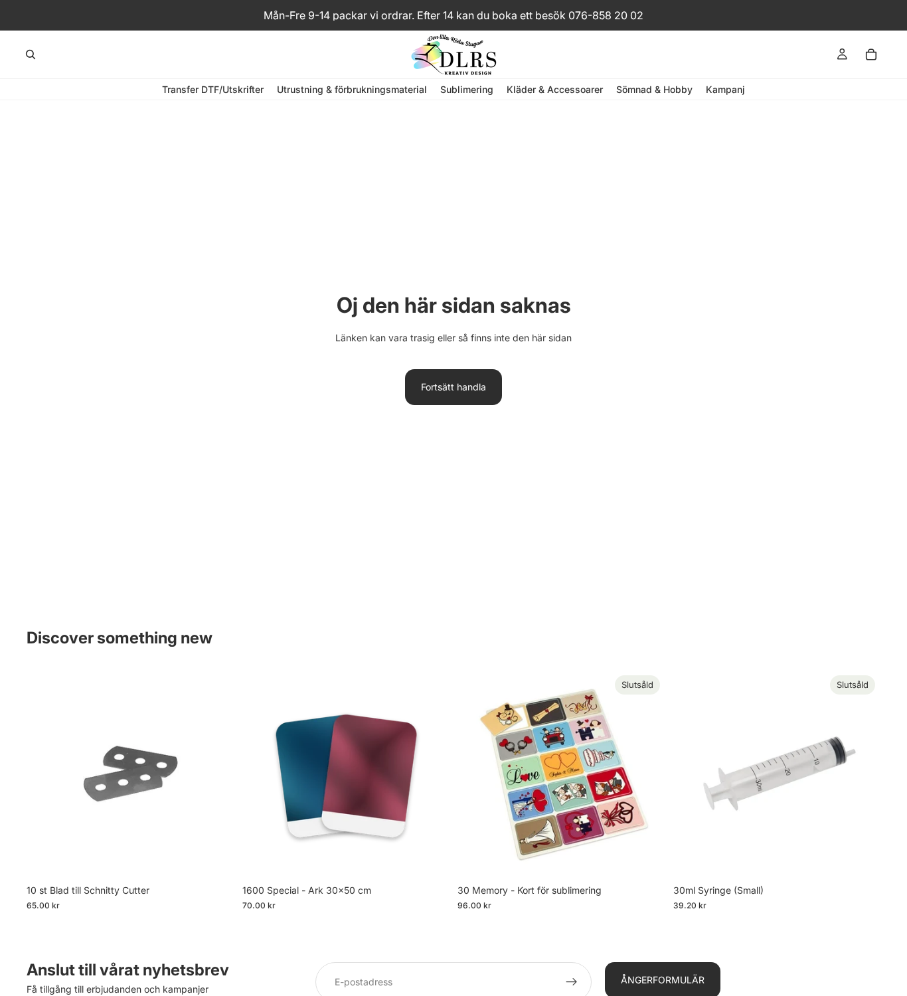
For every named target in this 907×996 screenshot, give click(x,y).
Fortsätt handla (453, 386)
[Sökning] (30, 54)
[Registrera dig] (572, 982)
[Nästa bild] (430, 774)
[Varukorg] (871, 54)
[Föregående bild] (262, 774)
